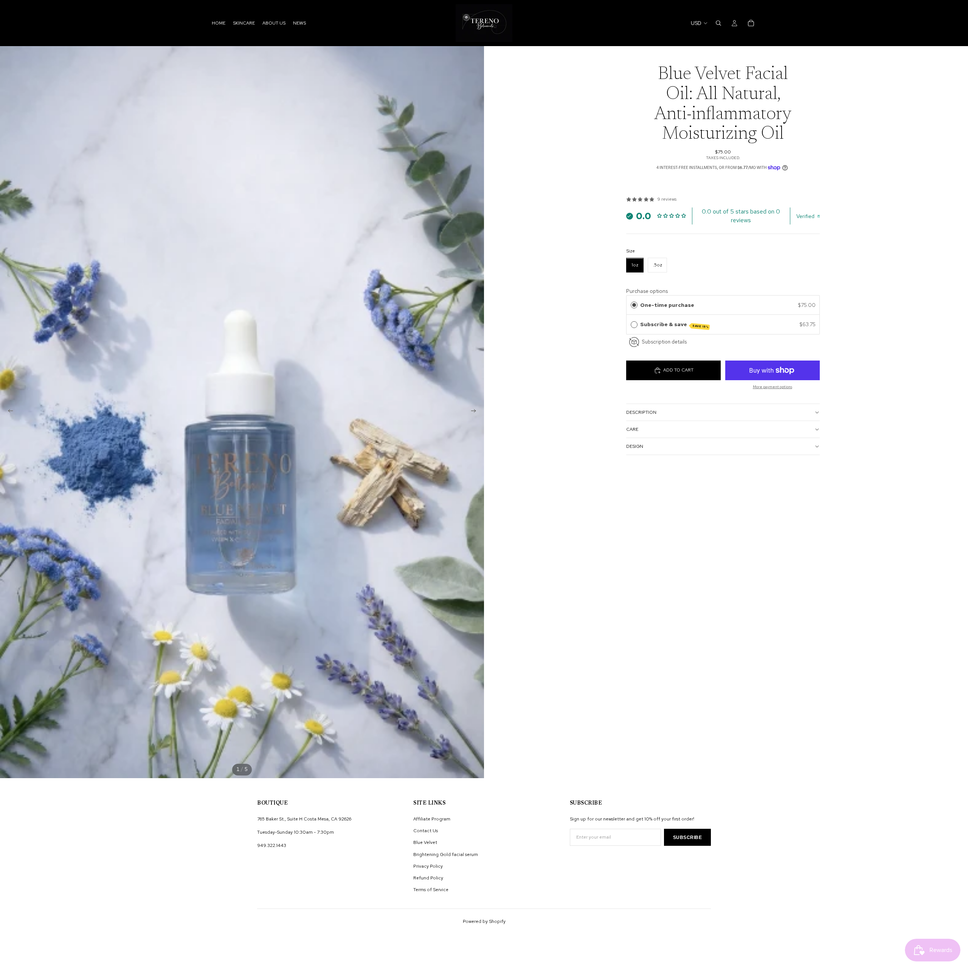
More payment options (772, 386)
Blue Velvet (425, 842)
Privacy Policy (428, 866)
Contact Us (425, 831)
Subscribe (687, 837)
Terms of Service (430, 890)
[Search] (718, 23)
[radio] (634, 305)
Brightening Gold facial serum (445, 854)
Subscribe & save (674, 325)
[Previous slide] (8, 412)
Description (641, 412)
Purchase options (647, 291)
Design (634, 446)
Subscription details (664, 341)
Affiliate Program (431, 819)
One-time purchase (667, 305)
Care (632, 429)
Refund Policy (428, 878)
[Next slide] (475, 412)
